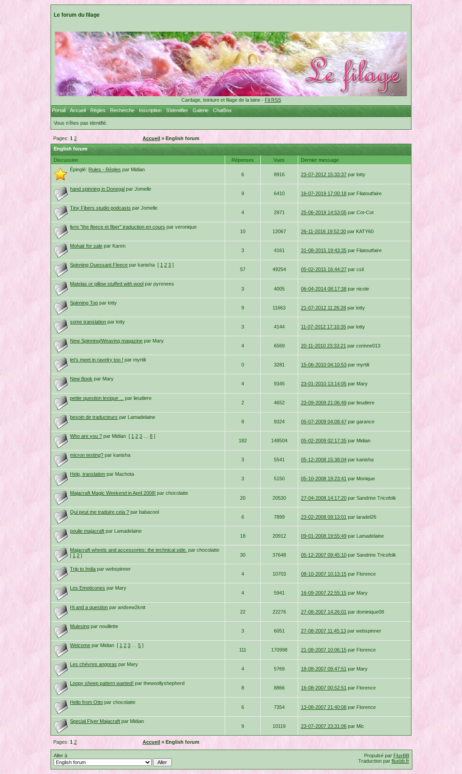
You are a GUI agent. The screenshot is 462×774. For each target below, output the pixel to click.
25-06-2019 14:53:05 (323, 212)
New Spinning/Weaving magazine (106, 340)
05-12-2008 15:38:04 (323, 459)
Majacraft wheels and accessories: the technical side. (128, 550)
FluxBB (401, 755)
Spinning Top (84, 302)
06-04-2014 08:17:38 (323, 288)
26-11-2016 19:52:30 (323, 231)
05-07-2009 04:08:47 (323, 421)
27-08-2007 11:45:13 (323, 630)
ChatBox (222, 110)
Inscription (150, 110)
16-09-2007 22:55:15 (323, 593)
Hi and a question (89, 607)
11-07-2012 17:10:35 (323, 326)
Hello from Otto (86, 702)
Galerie (200, 110)
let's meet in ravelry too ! (96, 359)
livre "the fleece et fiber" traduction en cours (117, 227)
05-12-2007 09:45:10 (323, 555)
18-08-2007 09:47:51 (323, 668)
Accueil (78, 110)
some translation (88, 321)
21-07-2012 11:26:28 (323, 307)
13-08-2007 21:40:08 (323, 707)
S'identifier (177, 110)
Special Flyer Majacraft (95, 721)
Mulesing (79, 626)
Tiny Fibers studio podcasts (100, 208)
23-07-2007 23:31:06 (323, 726)
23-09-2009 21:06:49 (323, 402)
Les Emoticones (87, 588)
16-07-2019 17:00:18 (323, 193)
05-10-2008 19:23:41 (323, 478)
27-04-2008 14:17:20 (323, 498)
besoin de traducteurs (94, 417)
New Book (81, 378)
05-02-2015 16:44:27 (323, 269)
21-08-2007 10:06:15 (323, 649)
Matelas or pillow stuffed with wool (106, 283)
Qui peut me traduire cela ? (99, 512)
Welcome (80, 645)
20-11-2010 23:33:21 (323, 345)
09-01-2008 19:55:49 (323, 536)
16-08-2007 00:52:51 (323, 687)
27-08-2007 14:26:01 (323, 612)
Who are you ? (86, 436)
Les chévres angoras (93, 664)
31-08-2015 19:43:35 (323, 250)
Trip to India (83, 569)
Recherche (122, 110)
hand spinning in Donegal (97, 189)
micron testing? (86, 455)
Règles (98, 110)
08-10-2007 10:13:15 (323, 574)
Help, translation (87, 474)
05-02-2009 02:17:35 (323, 440)
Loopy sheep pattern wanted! (102, 683)
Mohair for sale (86, 246)
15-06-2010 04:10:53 (323, 364)
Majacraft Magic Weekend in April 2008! (113, 493)
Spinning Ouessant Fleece (99, 264)
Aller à (60, 755)
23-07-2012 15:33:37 (323, 174)
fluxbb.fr (400, 761)
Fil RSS (273, 100)
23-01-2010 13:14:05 (323, 383)
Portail (58, 110)
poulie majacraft (87, 531)
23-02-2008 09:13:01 (323, 517)
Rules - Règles (104, 169)
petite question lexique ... (97, 398)
